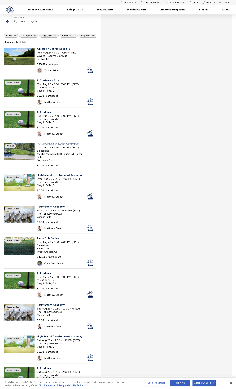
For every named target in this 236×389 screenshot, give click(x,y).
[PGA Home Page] (10, 9)
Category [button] (27, 35)
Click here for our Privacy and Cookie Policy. (61, 385)
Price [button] (9, 35)
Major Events (105, 9)
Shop (194, 2)
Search (226, 2)
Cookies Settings (156, 382)
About (226, 9)
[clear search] (90, 21)
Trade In (208, 2)
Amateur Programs (172, 9)
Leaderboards (151, 2)
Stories (203, 9)
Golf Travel (129, 2)
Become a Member (176, 2)
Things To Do (75, 9)
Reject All (180, 382)
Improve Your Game (40, 9)
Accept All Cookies (204, 382)
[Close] (230, 382)
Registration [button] (88, 35)
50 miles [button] (66, 35)
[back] (7, 21)
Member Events (136, 9)
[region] (118, 383)
